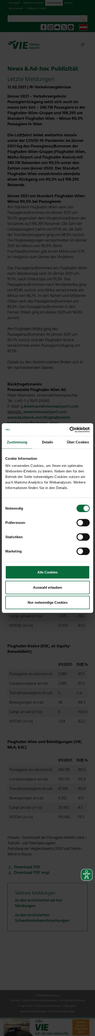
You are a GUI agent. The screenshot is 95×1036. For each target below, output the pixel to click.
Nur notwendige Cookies (48, 602)
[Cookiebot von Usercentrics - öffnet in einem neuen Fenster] (69, 430)
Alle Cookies (47, 572)
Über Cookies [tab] (78, 442)
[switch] (83, 522)
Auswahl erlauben (47, 587)
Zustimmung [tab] (17, 442)
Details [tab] (47, 442)
